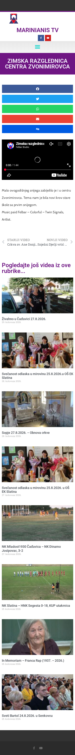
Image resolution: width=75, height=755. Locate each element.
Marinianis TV (38, 30)
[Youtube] (48, 38)
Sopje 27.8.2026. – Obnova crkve (26, 433)
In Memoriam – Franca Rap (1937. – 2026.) (33, 660)
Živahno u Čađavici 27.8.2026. (24, 319)
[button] (37, 47)
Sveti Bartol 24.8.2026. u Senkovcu (27, 716)
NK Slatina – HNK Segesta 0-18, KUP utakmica (36, 605)
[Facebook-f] (41, 38)
